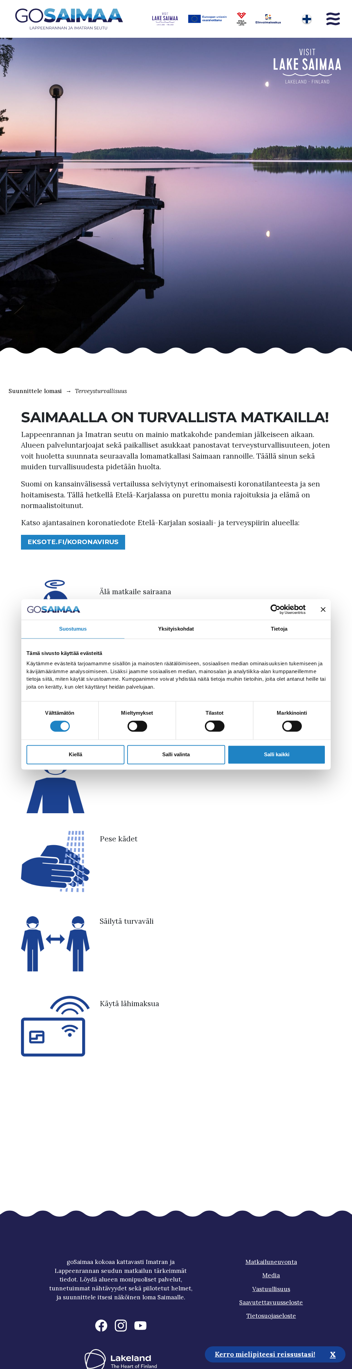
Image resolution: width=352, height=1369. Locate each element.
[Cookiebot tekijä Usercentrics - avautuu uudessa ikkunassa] (275, 609)
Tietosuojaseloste (271, 1316)
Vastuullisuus (271, 1289)
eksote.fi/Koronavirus (73, 542)
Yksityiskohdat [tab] (176, 629)
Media (271, 1275)
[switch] (137, 726)
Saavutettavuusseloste (271, 1302)
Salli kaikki (276, 754)
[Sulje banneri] (323, 609)
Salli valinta (176, 754)
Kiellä (75, 754)
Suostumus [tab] (73, 629)
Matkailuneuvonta (271, 1262)
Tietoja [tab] (279, 629)
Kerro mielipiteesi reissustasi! (265, 1354)
